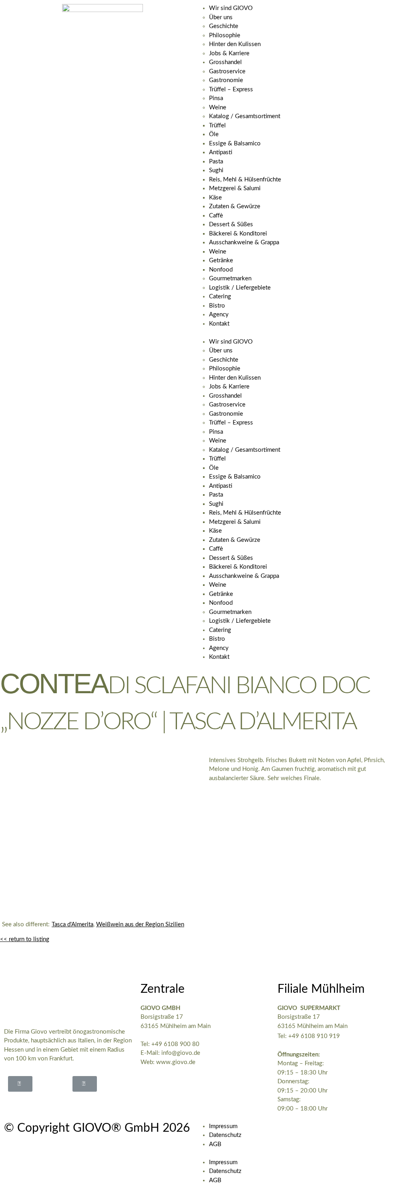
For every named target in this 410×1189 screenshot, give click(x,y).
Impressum (223, 1126)
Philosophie (224, 35)
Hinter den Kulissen (235, 44)
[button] (307, 333)
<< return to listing (24, 939)
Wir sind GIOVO (231, 8)
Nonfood (221, 270)
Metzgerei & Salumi (235, 188)
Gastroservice (227, 71)
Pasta (216, 162)
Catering (220, 297)
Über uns (221, 17)
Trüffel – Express (231, 90)
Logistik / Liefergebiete (240, 288)
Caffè (216, 216)
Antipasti (220, 152)
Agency (219, 315)
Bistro (217, 306)
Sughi (216, 170)
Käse (215, 198)
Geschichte (223, 26)
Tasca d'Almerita (72, 924)
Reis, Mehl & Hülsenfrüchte (245, 180)
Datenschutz (225, 1135)
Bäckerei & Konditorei (238, 234)
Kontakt (219, 324)
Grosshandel (225, 62)
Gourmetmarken (230, 279)
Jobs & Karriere (229, 53)
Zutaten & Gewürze (234, 206)
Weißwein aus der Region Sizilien (140, 924)
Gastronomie (226, 80)
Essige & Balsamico (235, 144)
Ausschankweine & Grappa (244, 242)
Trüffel (217, 126)
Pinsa (216, 98)
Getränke (221, 261)
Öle (214, 134)
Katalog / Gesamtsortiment (244, 116)
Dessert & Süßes (231, 224)
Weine (217, 108)
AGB (215, 1144)
